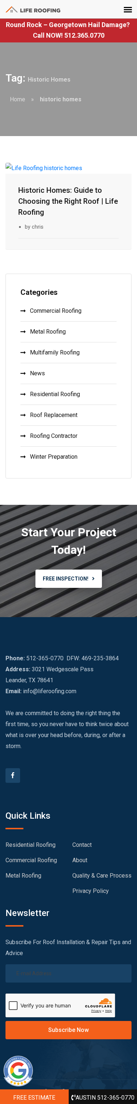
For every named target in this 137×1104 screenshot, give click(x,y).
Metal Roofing (48, 331)
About (79, 860)
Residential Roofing (55, 394)
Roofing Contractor (53, 435)
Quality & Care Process (102, 875)
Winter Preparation (53, 456)
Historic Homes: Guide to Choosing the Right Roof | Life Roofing (68, 201)
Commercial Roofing (55, 310)
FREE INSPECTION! (65, 579)
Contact (82, 844)
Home (17, 99)
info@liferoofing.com (49, 691)
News (37, 373)
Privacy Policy (90, 890)
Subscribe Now (68, 1029)
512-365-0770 (45, 658)
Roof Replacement (53, 415)
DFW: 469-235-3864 (92, 658)
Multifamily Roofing (55, 352)
